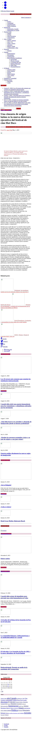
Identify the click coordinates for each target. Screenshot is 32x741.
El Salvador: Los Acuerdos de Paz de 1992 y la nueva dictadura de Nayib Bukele (15, 652)
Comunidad (10, 23)
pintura (5, 710)
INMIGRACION (5, 354)
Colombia (3, 700)
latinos (26, 706)
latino (22, 706)
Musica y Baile (11, 46)
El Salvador (12, 702)
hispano (9, 703)
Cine (26, 698)
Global (9, 77)
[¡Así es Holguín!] (16, 479)
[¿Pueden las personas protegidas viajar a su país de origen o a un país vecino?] (6, 431)
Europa (9, 72)
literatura (3, 708)
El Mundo (6, 68)
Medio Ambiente (11, 26)
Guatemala (3, 704)
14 (8, 684)
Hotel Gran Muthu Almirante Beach (13, 521)
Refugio (3, 713)
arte (8, 698)
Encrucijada (14, 59)
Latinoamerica (11, 37)
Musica (12, 708)
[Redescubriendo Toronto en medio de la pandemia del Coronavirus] (6, 661)
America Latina (11, 69)
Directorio (9, 81)
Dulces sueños (5, 558)
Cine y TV (10, 42)
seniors (22, 713)
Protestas (20, 710)
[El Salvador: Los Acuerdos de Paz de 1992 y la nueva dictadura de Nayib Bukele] (6, 645)
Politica (9, 21)
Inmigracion (7, 27)
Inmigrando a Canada (12, 29)
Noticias (9, 50)
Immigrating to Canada (13, 30)
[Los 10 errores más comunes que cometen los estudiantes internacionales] (16, 373)
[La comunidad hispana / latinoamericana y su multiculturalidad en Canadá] (6, 629)
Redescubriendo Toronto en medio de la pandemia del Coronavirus (14, 668)
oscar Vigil (9, 130)
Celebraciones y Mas (12, 48)
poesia (9, 710)
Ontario (9, 33)
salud (19, 713)
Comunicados (10, 56)
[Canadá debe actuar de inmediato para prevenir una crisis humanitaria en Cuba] (16, 590)
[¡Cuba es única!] (6, 501)
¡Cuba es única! (6, 507)
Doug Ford (20, 700)
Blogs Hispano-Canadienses (14, 58)
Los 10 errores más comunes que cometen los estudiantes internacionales (16, 380)
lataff (20, 706)
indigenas (24, 703)
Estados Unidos (19, 702)
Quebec (9, 34)
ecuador (25, 700)
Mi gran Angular (15, 61)
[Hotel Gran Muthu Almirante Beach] (6, 515)
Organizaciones (11, 24)
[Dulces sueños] (16, 552)
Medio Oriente (11, 74)
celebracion (19, 698)
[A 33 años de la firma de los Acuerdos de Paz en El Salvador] (6, 614)
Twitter (6, 725)
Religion (7, 713)
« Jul (2, 691)
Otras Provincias (11, 36)
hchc (6, 704)
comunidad (8, 700)
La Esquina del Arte (16, 62)
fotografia (25, 702)
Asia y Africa (10, 75)
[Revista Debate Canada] (16, 11)
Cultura (14, 700)
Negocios (6, 49)
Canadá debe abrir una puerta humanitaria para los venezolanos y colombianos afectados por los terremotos (16, 405)
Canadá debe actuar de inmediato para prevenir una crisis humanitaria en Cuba (14, 597)
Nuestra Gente (7, 32)
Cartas (9, 82)
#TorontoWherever (15, 66)
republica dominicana (13, 713)
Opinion (6, 52)
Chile (23, 698)
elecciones (4, 702)
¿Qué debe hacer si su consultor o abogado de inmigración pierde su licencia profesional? (16, 422)
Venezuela (3, 714)
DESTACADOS (5, 571)
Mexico (8, 708)
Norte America (11, 71)
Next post (6, 351)
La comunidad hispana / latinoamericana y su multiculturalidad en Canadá (15, 636)
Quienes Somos (8, 79)
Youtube (6, 727)
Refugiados (26, 710)
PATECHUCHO (5, 460)
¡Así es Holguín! (6, 485)
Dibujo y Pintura (11, 40)
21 (8, 686)
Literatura (9, 45)
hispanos (14, 704)
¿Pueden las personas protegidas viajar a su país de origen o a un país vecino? (15, 438)
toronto (27, 712)
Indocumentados (4, 706)
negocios (16, 708)
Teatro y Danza (11, 43)
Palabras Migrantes (15, 64)
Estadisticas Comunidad (10, 78)
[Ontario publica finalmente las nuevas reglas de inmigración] (6, 447)
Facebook (6, 724)
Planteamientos (11, 53)
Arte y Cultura (7, 39)
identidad (19, 704)
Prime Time (13, 65)
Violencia (6, 714)
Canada (6, 20)
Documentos (10, 55)
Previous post (8, 349)
